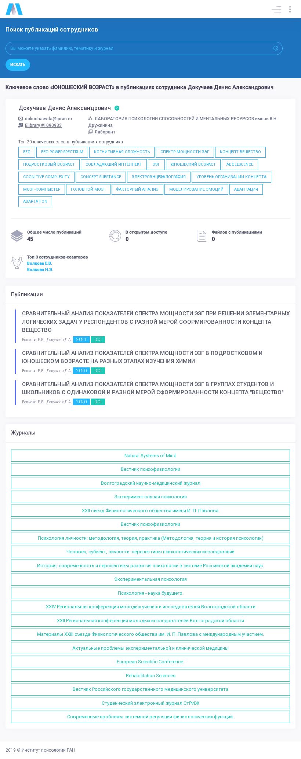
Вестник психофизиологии (150, 469)
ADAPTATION (35, 201)
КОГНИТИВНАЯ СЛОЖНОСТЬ (122, 152)
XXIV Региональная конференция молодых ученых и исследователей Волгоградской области (150, 606)
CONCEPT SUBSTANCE (100, 177)
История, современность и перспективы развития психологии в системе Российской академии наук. (150, 565)
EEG (26, 152)
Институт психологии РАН (48, 750)
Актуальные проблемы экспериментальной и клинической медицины (150, 648)
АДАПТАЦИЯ (246, 189)
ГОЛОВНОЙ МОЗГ (88, 189)
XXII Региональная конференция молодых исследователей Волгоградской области (150, 620)
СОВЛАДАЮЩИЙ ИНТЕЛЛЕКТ (114, 164)
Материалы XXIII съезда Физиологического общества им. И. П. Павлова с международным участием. (150, 634)
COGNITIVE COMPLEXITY (46, 177)
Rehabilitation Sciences (150, 675)
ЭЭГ (156, 164)
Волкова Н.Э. (40, 269)
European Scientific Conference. (150, 661)
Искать (17, 65)
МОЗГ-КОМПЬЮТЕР (41, 189)
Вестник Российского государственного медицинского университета (150, 689)
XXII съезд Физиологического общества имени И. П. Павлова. (151, 510)
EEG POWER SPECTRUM (62, 152)
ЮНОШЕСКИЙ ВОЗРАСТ (193, 164)
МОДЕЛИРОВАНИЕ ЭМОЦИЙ (196, 189)
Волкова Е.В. (39, 263)
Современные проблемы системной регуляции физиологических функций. (150, 716)
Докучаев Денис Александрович (65, 108)
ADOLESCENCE (239, 164)
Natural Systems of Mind (150, 455)
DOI (98, 339)
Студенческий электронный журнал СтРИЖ (150, 703)
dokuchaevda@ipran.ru (48, 118)
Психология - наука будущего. (151, 593)
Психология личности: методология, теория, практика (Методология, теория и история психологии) (151, 538)
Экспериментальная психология (150, 496)
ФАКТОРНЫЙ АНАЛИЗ (137, 189)
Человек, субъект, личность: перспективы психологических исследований (150, 551)
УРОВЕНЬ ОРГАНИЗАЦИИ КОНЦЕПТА (231, 177)
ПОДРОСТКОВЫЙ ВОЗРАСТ (49, 164)
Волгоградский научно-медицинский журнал (150, 483)
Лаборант (105, 132)
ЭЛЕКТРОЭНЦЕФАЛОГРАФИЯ (159, 177)
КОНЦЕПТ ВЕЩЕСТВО (240, 152)
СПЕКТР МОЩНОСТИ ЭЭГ (184, 152)
